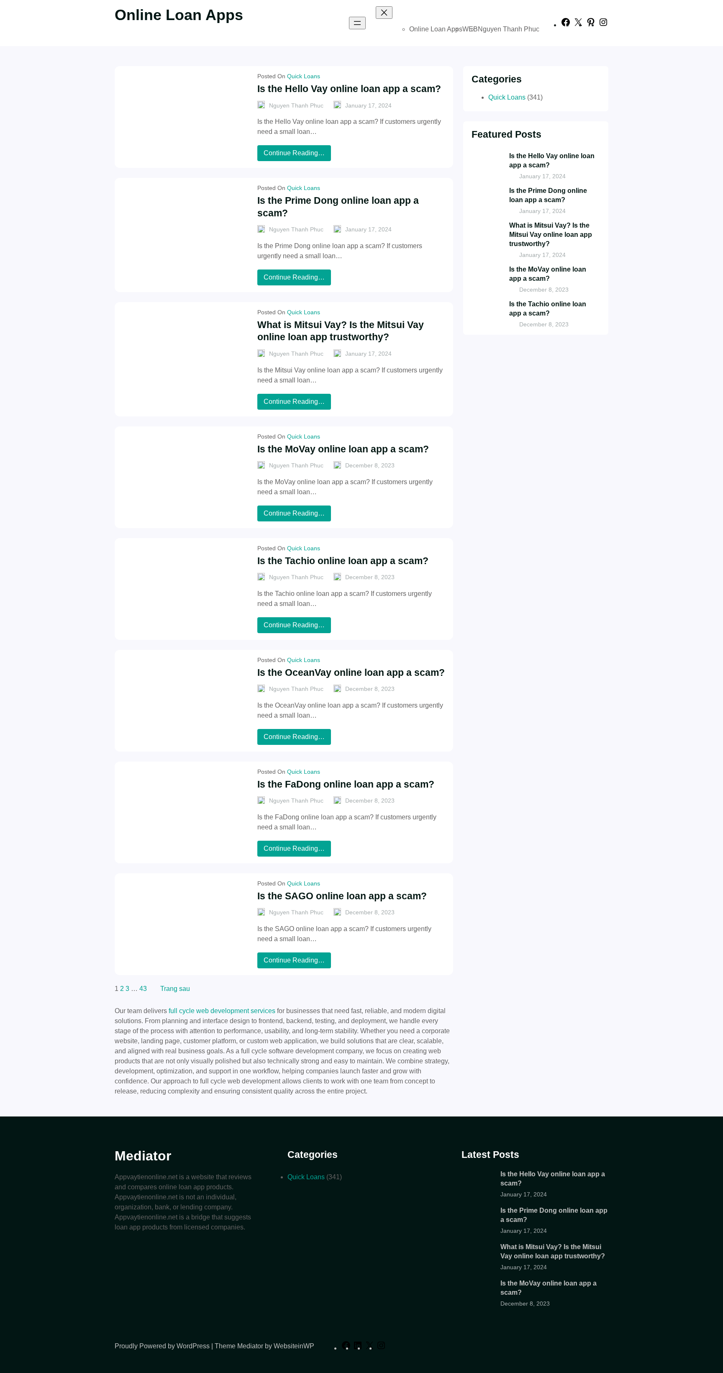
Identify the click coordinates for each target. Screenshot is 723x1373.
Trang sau (175, 988)
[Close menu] (384, 12)
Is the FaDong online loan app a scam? (345, 784)
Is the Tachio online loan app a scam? (342, 560)
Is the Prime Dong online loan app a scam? (338, 206)
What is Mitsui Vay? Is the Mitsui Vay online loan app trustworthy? (340, 331)
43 (143, 988)
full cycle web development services (222, 1010)
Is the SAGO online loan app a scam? (342, 896)
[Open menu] (357, 23)
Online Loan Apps (179, 15)
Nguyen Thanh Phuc (508, 29)
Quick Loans (303, 76)
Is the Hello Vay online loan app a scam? (349, 88)
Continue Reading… (297, 155)
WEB (470, 29)
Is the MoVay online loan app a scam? (343, 449)
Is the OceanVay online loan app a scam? (351, 672)
